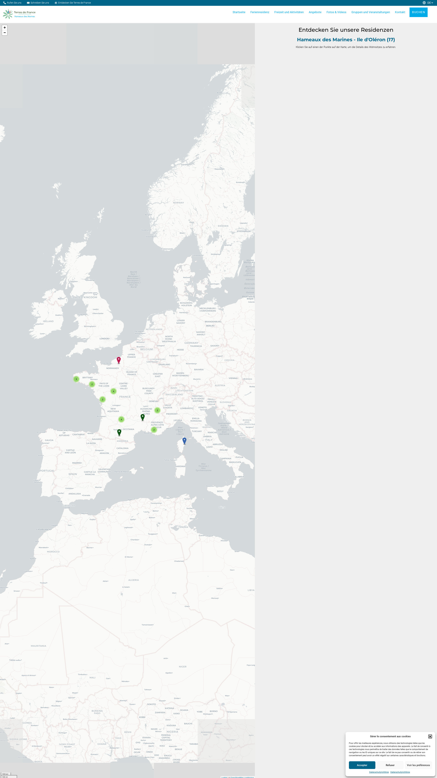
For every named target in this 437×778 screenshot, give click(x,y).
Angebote (315, 12)
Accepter (362, 765)
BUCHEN (418, 12)
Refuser (390, 765)
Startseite (239, 12)
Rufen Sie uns (14, 2)
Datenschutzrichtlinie (379, 772)
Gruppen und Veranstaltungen (370, 12)
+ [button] (5, 27)
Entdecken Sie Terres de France (74, 2)
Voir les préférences (418, 765)
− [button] (5, 33)
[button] (430, 736)
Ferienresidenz (259, 12)
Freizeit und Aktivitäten (289, 12)
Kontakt (400, 12)
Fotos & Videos (336, 12)
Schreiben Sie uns (40, 2)
